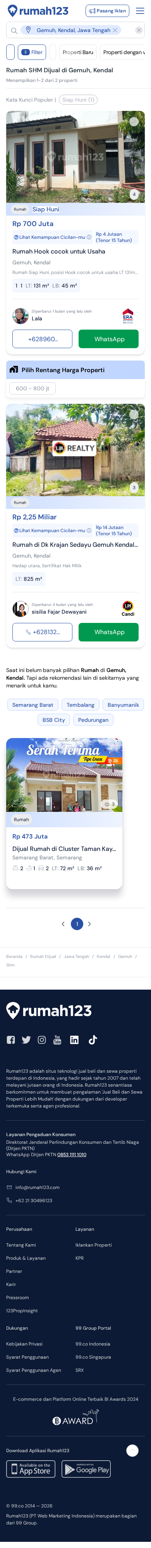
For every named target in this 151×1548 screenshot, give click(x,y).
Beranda (14, 956)
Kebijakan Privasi (24, 1344)
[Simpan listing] (134, 121)
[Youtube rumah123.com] (57, 1039)
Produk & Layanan (26, 1258)
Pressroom (17, 1298)
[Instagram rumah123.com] (41, 1039)
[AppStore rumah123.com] (30, 1469)
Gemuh (125, 956)
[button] (71, 30)
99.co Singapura (93, 1357)
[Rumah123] (38, 11)
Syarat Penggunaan (27, 1357)
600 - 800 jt (32, 388)
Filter (33, 52)
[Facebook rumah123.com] (10, 1039)
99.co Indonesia (93, 1344)
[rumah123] (75, 1011)
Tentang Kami (21, 1245)
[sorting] (52, 52)
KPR (80, 1258)
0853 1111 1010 (71, 1155)
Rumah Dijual (43, 956)
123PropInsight (22, 1311)
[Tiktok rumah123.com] (93, 1040)
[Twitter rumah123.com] (26, 1039)
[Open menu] (140, 10)
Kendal (103, 956)
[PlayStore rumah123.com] (86, 1469)
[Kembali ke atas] (132, 1450)
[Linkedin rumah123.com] (74, 1040)
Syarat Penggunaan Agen (33, 1370)
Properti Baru (78, 52)
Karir (11, 1284)
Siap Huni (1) (78, 99)
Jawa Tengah (76, 956)
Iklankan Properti (94, 1245)
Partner (14, 1271)
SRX (80, 1370)
